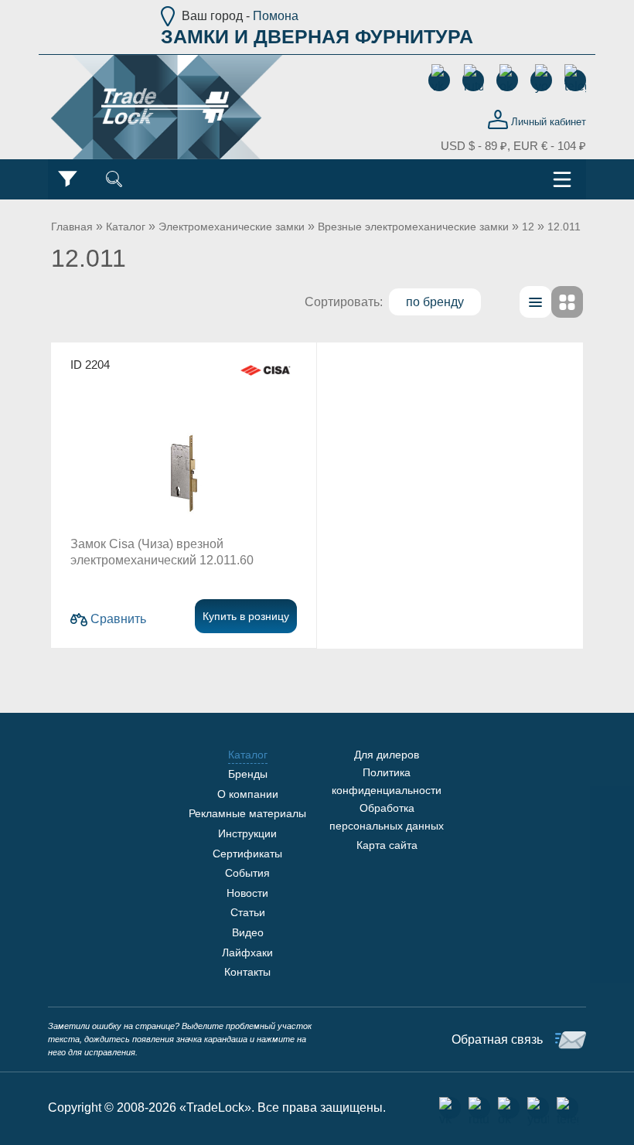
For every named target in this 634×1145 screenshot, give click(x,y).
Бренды (248, 774)
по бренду (435, 301)
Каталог (125, 226)
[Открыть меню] (562, 179)
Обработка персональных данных (386, 816)
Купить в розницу (246, 616)
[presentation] (535, 302)
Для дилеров (386, 754)
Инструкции (247, 833)
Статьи (247, 912)
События (247, 873)
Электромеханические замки (231, 226)
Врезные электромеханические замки (413, 226)
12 (528, 226)
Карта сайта (387, 845)
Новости (247, 893)
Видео (248, 932)
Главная (72, 226)
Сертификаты (247, 853)
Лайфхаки (247, 952)
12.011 (564, 226)
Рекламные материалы (247, 813)
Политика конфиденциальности (386, 781)
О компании (247, 794)
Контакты (247, 972)
